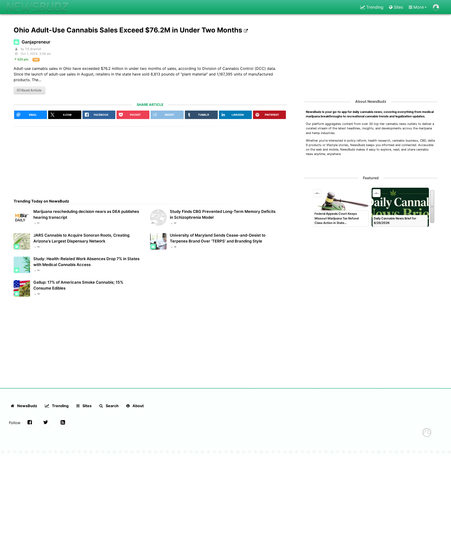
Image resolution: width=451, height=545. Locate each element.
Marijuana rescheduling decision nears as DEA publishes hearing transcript (86, 214)
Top (36, 59)
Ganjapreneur (36, 42)
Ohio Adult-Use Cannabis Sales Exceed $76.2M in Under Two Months (129, 30)
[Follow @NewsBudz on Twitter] (45, 422)
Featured (371, 178)
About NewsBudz (370, 101)
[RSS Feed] (63, 422)
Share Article (150, 105)
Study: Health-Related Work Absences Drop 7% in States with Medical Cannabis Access (86, 261)
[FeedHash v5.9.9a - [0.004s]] (427, 433)
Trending (374, 7)
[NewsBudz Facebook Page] (29, 422)
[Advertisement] (150, 160)
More (418, 7)
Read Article (31, 90)
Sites (398, 7)
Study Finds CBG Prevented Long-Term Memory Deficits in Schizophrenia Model (223, 214)
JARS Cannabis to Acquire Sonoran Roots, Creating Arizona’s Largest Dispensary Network (81, 238)
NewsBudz (26, 405)
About (138, 405)
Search (112, 405)
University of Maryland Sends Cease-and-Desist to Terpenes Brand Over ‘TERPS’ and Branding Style (217, 238)
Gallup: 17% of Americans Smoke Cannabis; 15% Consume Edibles (78, 285)
